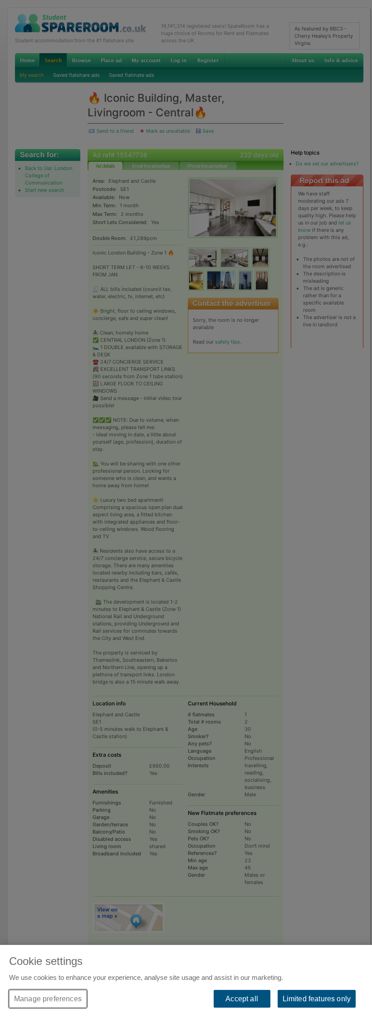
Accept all (241, 999)
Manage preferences (48, 999)
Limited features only (317, 999)
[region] (186, 982)
